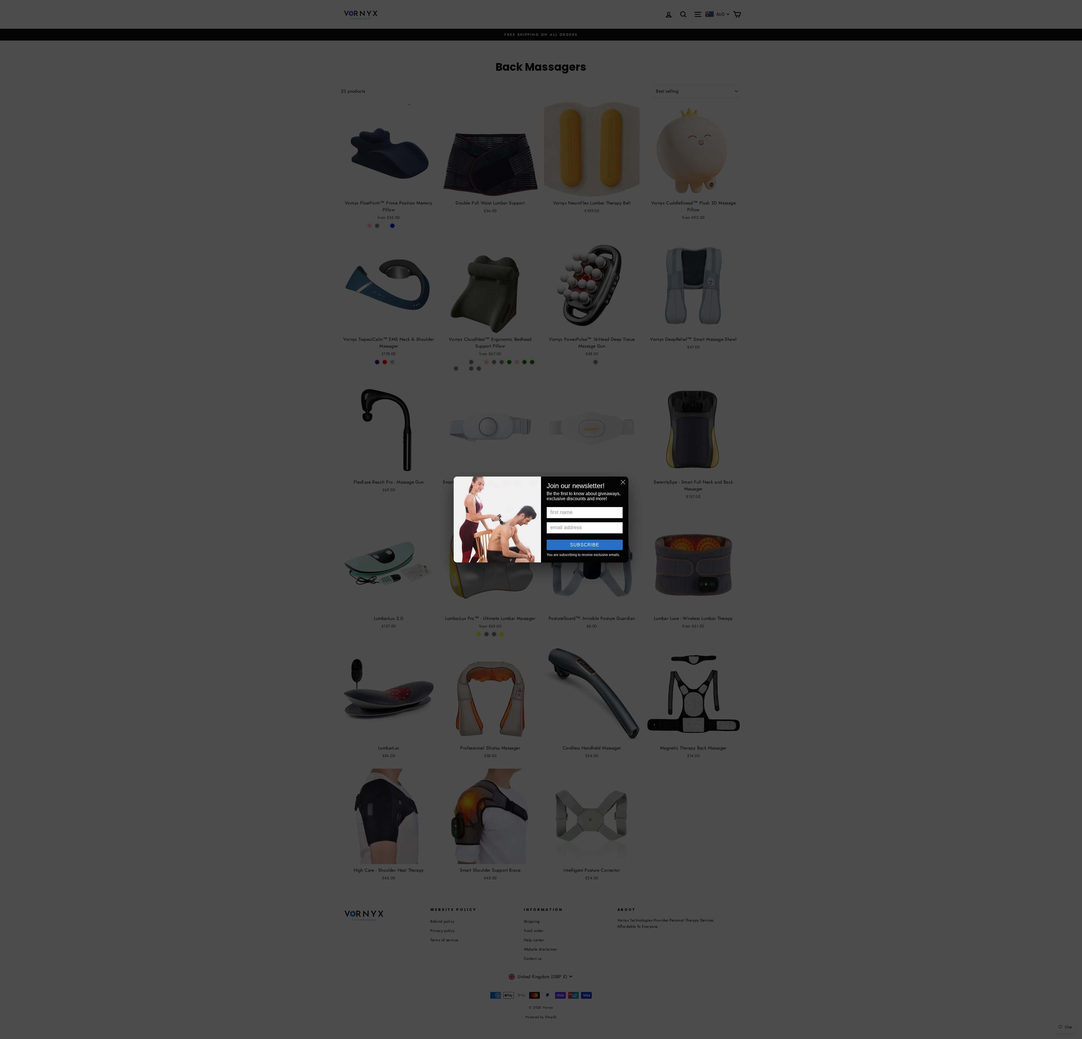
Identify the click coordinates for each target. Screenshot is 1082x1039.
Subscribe (584, 544)
